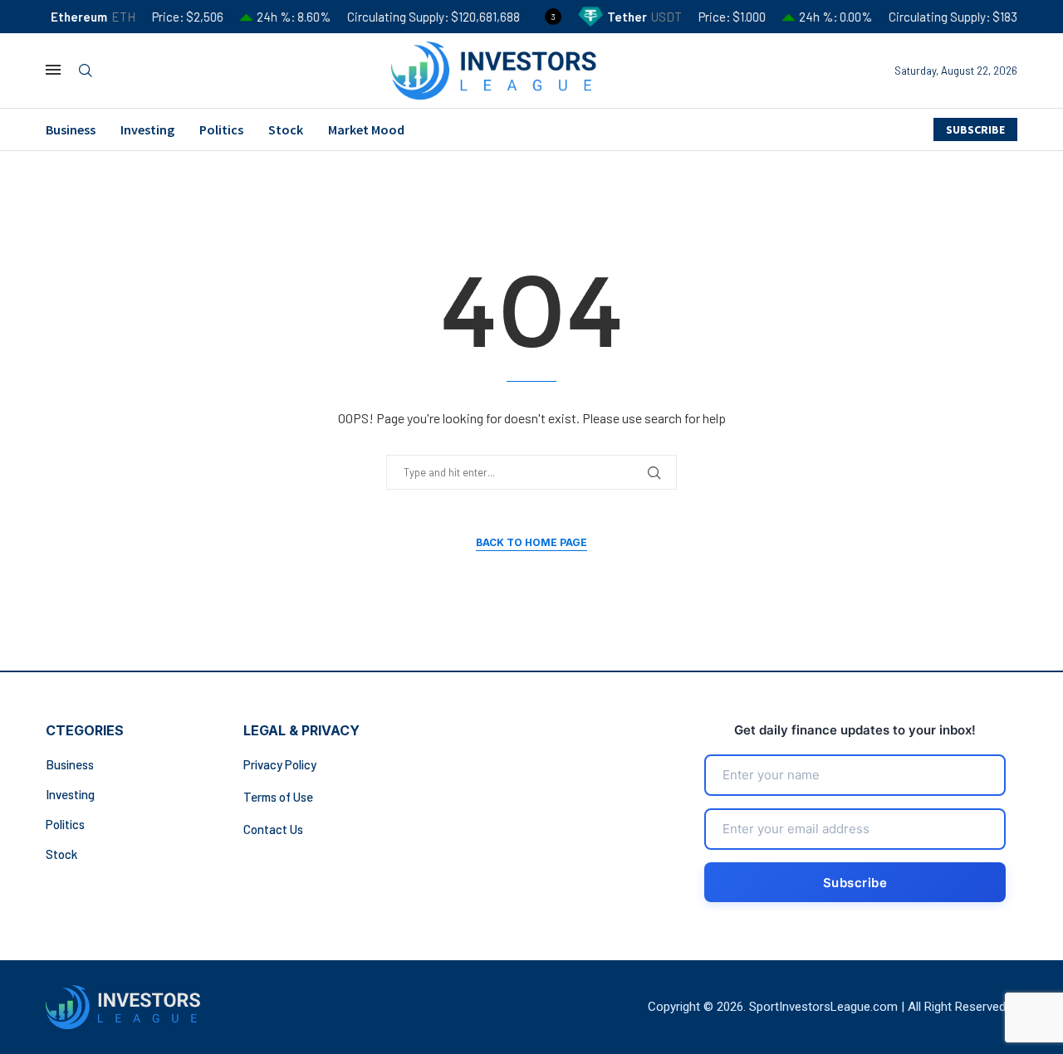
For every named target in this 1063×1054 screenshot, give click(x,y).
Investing (147, 129)
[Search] (85, 71)
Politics (221, 129)
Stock (285, 129)
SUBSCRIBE (975, 129)
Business (71, 129)
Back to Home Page (531, 542)
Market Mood (366, 129)
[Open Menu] (53, 69)
